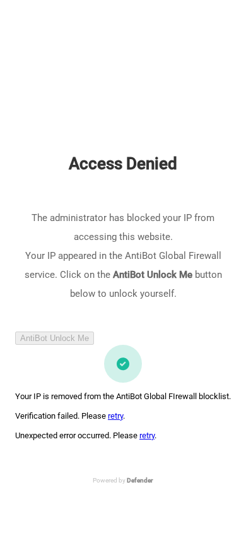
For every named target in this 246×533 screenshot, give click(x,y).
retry (115, 416)
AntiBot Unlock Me (54, 338)
